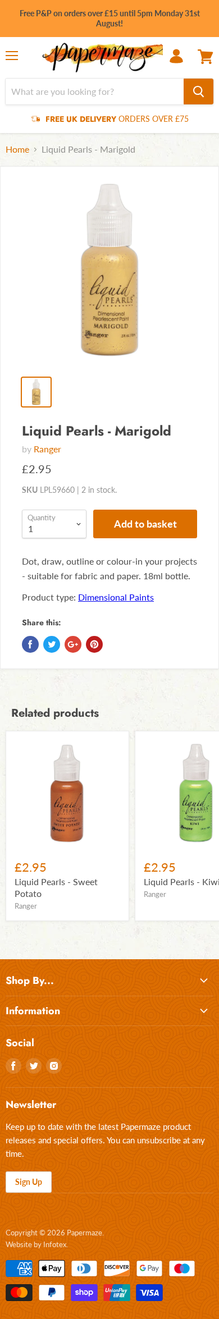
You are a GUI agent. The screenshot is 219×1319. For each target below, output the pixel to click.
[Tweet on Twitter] (51, 644)
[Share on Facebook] (30, 644)
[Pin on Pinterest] (94, 644)
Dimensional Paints (116, 597)
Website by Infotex (36, 1244)
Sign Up (28, 1182)
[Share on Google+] (73, 644)
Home (17, 149)
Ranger (47, 448)
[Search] (198, 91)
